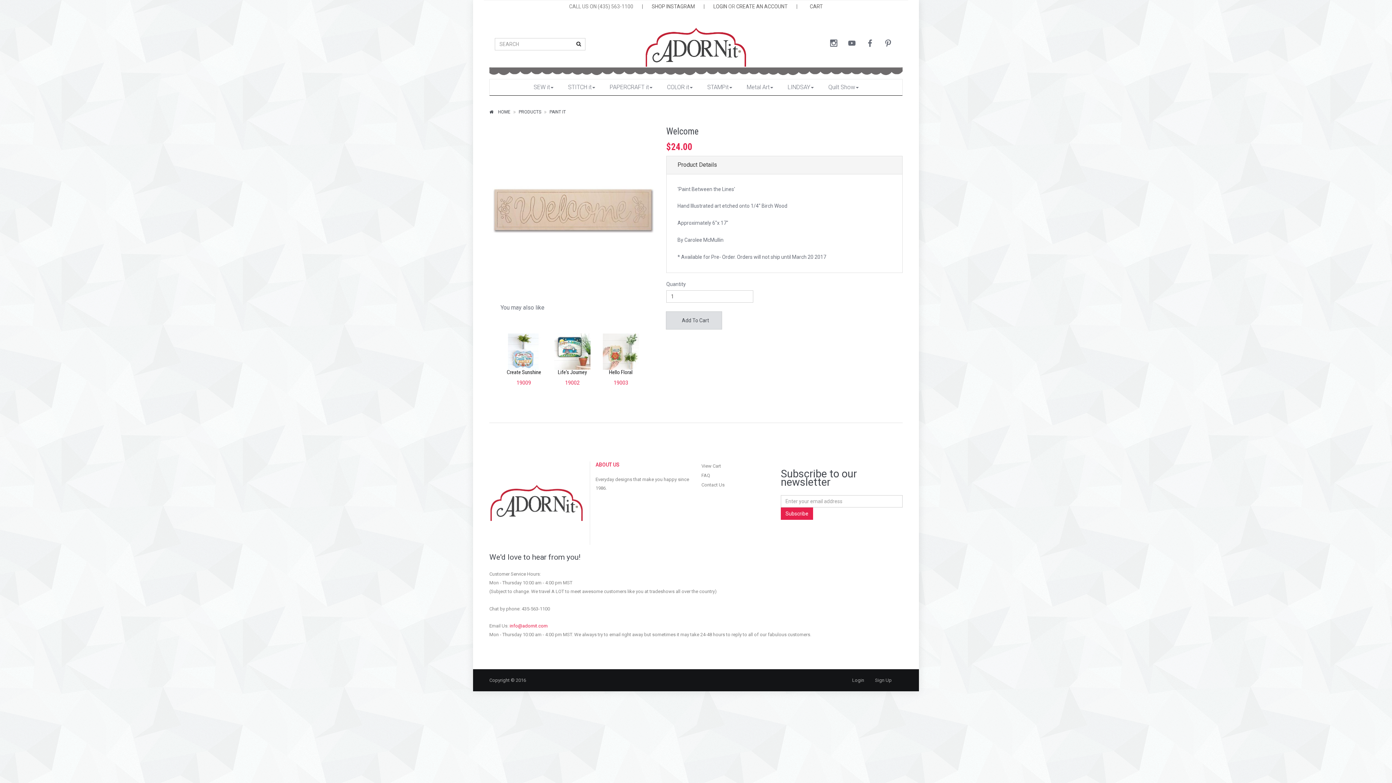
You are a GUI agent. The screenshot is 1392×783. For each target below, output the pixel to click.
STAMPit (718, 87)
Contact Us (713, 485)
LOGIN (720, 6)
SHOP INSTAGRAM (673, 6)
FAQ (705, 475)
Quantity (676, 284)
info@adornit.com (529, 626)
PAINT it (558, 112)
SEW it (542, 87)
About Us (608, 465)
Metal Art (758, 87)
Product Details (697, 164)
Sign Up (883, 680)
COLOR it (678, 87)
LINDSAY (799, 87)
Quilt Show (841, 87)
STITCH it (580, 87)
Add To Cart (695, 320)
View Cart (711, 466)
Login (858, 680)
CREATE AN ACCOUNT (762, 6)
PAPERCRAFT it (629, 87)
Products (530, 112)
